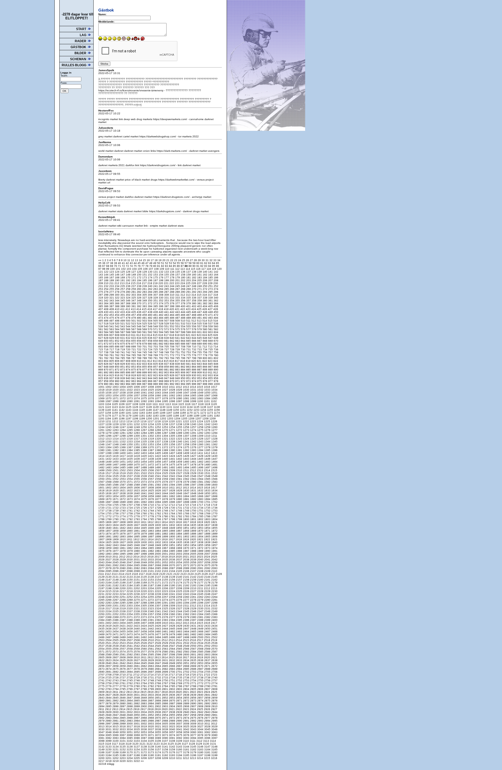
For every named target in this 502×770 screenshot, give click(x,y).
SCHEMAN (78, 59)
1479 (200, 464)
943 (145, 378)
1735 (207, 507)
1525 (165, 473)
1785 (200, 516)
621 (188, 335)
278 (117, 291)
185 (211, 277)
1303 (158, 435)
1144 (135, 409)
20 (164, 260)
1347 (108, 444)
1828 (144, 525)
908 (194, 372)
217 (144, 283)
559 (211, 326)
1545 (186, 476)
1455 (151, 461)
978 (216, 381)
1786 (207, 516)
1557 (151, 478)
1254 (172, 427)
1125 (129, 407)
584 (106, 332)
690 (205, 343)
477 (123, 317)
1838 (214, 525)
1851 (186, 527)
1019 (108, 389)
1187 (183, 415)
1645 (172, 493)
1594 (172, 484)
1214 (129, 421)
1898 (158, 536)
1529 (193, 473)
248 (194, 286)
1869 (193, 530)
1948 (151, 545)
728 (172, 349)
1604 (123, 487)
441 (167, 312)
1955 (200, 545)
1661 (165, 496)
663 (178, 340)
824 (215, 360)
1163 (142, 412)
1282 (130, 432)
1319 (151, 438)
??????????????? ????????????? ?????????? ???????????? (138, 84)
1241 (200, 424)
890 (216, 369)
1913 (143, 539)
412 (128, 309)
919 (134, 375)
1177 (115, 415)
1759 (137, 513)
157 (178, 274)
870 (106, 369)
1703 (101, 504)
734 (205, 349)
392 (139, 306)
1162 (135, 412)
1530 (200, 473)
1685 (214, 499)
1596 (186, 484)
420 (172, 309)
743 (134, 352)
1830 (158, 525)
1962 (130, 548)
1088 (115, 401)
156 (172, 274)
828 (117, 363)
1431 (101, 458)
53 (171, 263)
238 (139, 286)
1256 (186, 427)
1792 (130, 519)
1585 (108, 484)
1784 (193, 516)
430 (106, 312)
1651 (214, 493)
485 (167, 317)
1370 (151, 447)
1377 (200, 447)
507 (167, 320)
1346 (101, 444)
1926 (115, 542)
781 (101, 358)
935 (101, 378)
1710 (151, 504)
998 (205, 384)
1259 (207, 427)
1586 (115, 484)
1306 (179, 435)
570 (150, 329)
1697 (179, 502)
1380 (101, 450)
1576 (165, 481)
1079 (172, 398)
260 (139, 289)
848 (106, 366)
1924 (101, 542)
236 (128, 286)
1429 (207, 455)
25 (184, 260)
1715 (186, 504)
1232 (137, 424)
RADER (81, 41)
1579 (186, 481)
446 (194, 312)
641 (178, 337)
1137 (210, 407)
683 (167, 343)
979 (101, 384)
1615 (200, 487)
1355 (165, 444)
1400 (123, 453)
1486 (130, 467)
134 (172, 271)
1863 (151, 530)
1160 (122, 412)
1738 (108, 510)
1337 (158, 441)
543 (123, 326)
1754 (101, 513)
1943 (115, 545)
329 (156, 297)
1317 (137, 438)
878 (150, 369)
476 (117, 317)
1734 (200, 507)
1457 (165, 461)
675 (123, 343)
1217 (151, 421)
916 (117, 375)
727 (167, 349)
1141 (115, 409)
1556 (144, 478)
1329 (101, 441)
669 (211, 340)
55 (179, 263)
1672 (123, 499)
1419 (137, 455)
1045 (172, 392)
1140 (108, 409)
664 (183, 340)
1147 (156, 409)
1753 (214, 510)
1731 (179, 507)
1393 (193, 450)
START (81, 29)
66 (100, 266)
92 (202, 266)
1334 (137, 441)
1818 (193, 522)
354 (172, 300)
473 (101, 317)
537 (211, 323)
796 (183, 358)
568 (139, 329)
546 (139, 326)
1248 (130, 427)
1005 (130, 386)
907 (189, 372)
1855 (214, 527)
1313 (108, 438)
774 (183, 355)
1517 (108, 473)
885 (189, 369)
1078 (165, 398)
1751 (200, 510)
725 (156, 349)
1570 (123, 481)
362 (216, 300)
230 (215, 283)
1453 (137, 461)
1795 (151, 519)
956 (216, 378)
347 (134, 300)
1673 (130, 499)
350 (150, 300)
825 (101, 363)
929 (189, 375)
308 (161, 294)
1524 (158, 473)
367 (123, 303)
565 (123, 329)
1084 (207, 398)
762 (117, 355)
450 (216, 312)
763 (123, 355)
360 (205, 300)
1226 (214, 421)
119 (214, 268)
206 (205, 280)
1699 (193, 502)
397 (167, 306)
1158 (108, 412)
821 (199, 360)
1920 (193, 539)
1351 (137, 444)
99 (108, 268)
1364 (108, 447)
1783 (186, 516)
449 (211, 312)
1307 (186, 435)
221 (166, 283)
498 (117, 320)
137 (189, 271)
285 (156, 291)
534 (194, 323)
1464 (214, 461)
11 (129, 260)
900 (150, 372)
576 (183, 329)
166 (106, 277)
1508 (165, 470)
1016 (207, 386)
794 (172, 358)
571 (156, 329)
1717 (200, 504)
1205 (184, 418)
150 (139, 274)
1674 (137, 499)
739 (112, 352)
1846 (151, 527)
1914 (151, 539)
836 (161, 363)
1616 (207, 487)
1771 (101, 516)
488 (183, 317)
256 (117, 289)
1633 (207, 490)
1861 (137, 530)
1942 (108, 545)
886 (194, 369)
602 (205, 332)
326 (139, 297)
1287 (165, 432)
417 (155, 309)
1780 (165, 516)
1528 (186, 473)
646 (205, 337)
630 (117, 337)
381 (200, 303)
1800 (186, 519)
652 (117, 340)
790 (150, 358)
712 (205, 346)
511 (188, 320)
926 (172, 375)
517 (101, 323)
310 (172, 294)
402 (194, 306)
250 (205, 286)
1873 (101, 533)
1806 (108, 522)
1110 (149, 404)
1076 (151, 398)
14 (141, 260)
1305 (172, 435)
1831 (165, 525)
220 (161, 283)
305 (145, 294)
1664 (186, 496)
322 (117, 297)
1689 (123, 502)
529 (167, 323)
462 (161, 314)
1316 (130, 438)
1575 (158, 481)
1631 (193, 490)
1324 (186, 438)
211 (112, 283)
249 (200, 286)
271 (200, 289)
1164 (149, 412)
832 (139, 363)
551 (167, 326)
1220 (172, 421)
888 (205, 369)
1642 (151, 493)
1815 (172, 522)
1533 (101, 476)
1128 (149, 407)
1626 (158, 490)
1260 (214, 427)
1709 (144, 504)
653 (123, 340)
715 (101, 349)
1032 (200, 389)
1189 (196, 415)
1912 (136, 539)
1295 (101, 435)
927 (178, 375)
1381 (108, 450)
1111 (155, 404)
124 (117, 271)
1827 (137, 525)
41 (124, 263)
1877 (130, 533)
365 (112, 303)
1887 (200, 533)
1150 (176, 409)
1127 (142, 407)
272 (205, 289)
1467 (115, 464)
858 (161, 366)
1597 (193, 484)
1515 (214, 470)
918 (128, 375)
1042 (151, 392)
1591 (151, 484)
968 (161, 381)
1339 (172, 441)
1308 (193, 435)
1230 (123, 424)
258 (128, 289)
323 (123, 297)
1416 (115, 455)
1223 (193, 421)
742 (128, 352)
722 (139, 349)
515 (210, 320)
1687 (108, 502)
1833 (179, 525)
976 (205, 381)
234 (117, 286)
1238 (179, 424)
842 (194, 363)
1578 (179, 481)
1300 (137, 435)
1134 (190, 407)
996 (194, 384)
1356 (172, 444)
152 (150, 274)
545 (134, 326)
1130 (162, 407)
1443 (186, 458)
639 (167, 337)
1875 (115, 533)
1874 (108, 533)
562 (106, 329)
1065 (193, 395)
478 (128, 317)
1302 (151, 435)
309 (167, 294)
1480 (207, 464)
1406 (165, 453)
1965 (151, 548)
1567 (101, 481)
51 (163, 263)
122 (106, 271)
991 (167, 384)
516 (215, 320)
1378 (207, 447)
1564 (200, 478)
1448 (101, 461)
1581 (200, 481)
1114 (175, 404)
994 (183, 384)
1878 (137, 533)
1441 (172, 458)
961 (123, 381)
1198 (135, 418)
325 (134, 297)
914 (106, 375)
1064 (186, 395)
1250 (144, 427)
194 (139, 280)
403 (200, 306)
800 (205, 358)
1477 (186, 464)
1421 (151, 455)
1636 (108, 493)
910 (205, 372)
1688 (115, 502)
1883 (172, 533)
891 (101, 372)
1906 (214, 536)
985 (134, 384)
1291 (193, 432)
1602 (108, 487)
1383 (123, 450)
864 (194, 366)
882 (172, 369)
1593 (165, 484)
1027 (165, 389)
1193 (101, 418)
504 (150, 320)
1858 (115, 530)
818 (183, 360)
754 (194, 352)
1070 (108, 398)
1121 (101, 407)
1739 (115, 510)
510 (183, 320)
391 (134, 306)
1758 (130, 513)
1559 (165, 478)
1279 (108, 432)
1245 (108, 427)
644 (194, 337)
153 (156, 274)
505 (156, 320)
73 (128, 266)
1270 (165, 430)
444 (183, 312)
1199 (142, 418)
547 (145, 326)
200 (172, 280)
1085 (214, 398)
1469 (130, 464)
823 (210, 360)
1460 (186, 461)
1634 (214, 490)
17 (153, 260)
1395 (207, 450)
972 (183, 381)
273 (211, 289)
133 (167, 271)
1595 (179, 484)
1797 (165, 519)
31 (207, 260)
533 (189, 323)
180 (183, 277)
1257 (193, 427)
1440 (165, 458)
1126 (135, 407)
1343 (200, 441)
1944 (123, 545)
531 (178, 323)
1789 (108, 519)
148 (128, 274)
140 (205, 271)
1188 (190, 415)
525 (145, 323)
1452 (130, 461)
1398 (108, 453)
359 (200, 300)
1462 (200, 461)
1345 (214, 441)
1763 (165, 513)
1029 (179, 389)
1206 (191, 418)
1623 (137, 490)
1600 (214, 484)
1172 (203, 412)
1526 (172, 473)
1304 (165, 435)
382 (205, 303)
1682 (193, 499)
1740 (123, 510)
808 (128, 360)
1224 (200, 421)
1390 (172, 450)
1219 (165, 421)
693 (101, 346)
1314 (115, 438)
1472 (151, 464)
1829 (151, 525)
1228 (108, 424)
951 (189, 378)
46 (143, 263)
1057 (137, 395)
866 (205, 366)
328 (150, 297)
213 (123, 283)
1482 (101, 467)
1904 (200, 536)
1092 (144, 401)
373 (156, 303)
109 (162, 268)
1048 (193, 392)
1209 (212, 418)
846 (216, 363)
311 (177, 294)
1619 (108, 490)
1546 (193, 476)
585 (112, 332)
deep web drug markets (138, 119)
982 (117, 384)
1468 (123, 464)
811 (144, 360)
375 (167, 303)
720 (128, 349)
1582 (207, 481)
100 (113, 268)
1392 (186, 450)
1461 (193, 461)
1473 (158, 464)
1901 (179, 536)
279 (123, 291)
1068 (214, 395)
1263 (115, 430)
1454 (144, 461)
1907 (101, 539)
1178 (122, 415)
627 (101, 337)
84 (171, 266)
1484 (115, 467)
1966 (158, 548)
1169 (183, 412)
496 (106, 320)
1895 (137, 536)
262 (150, 289)
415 (144, 309)
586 (117, 332)
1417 (123, 455)
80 (155, 266)
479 (134, 317)
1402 (137, 453)
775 (189, 355)
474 (106, 317)
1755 (108, 513)
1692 (144, 502)
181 (189, 277)
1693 (151, 502)
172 (139, 277)
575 (178, 329)
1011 (172, 386)
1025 (151, 389)
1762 (158, 513)
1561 (179, 478)
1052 (101, 395)
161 (200, 274)
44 (136, 263)
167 (112, 277)
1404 (151, 453)
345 (123, 300)
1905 (207, 536)
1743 (144, 510)
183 (200, 277)
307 (156, 294)
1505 (144, 470)
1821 (214, 522)
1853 (200, 527)
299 (112, 294)
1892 (115, 536)
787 (134, 358)
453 (112, 314)
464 (172, 314)
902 (161, 372)
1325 (193, 438)
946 (161, 378)
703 (156, 346)
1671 (115, 499)
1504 (137, 470)
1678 (165, 499)
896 (128, 372)
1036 (108, 392)
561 (101, 329)
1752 (207, 510)
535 (200, 323)
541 (112, 326)
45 (139, 263)
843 (200, 363)
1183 (156, 415)
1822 (101, 525)
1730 (172, 507)
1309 (200, 435)
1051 (214, 392)
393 (145, 306)
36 (104, 263)
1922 (207, 539)
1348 (115, 444)
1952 (179, 545)
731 (189, 349)
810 (139, 360)
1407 (172, 453)
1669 (101, 499)
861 (178, 366)
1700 (200, 502)
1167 (169, 412)
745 (145, 352)
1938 (200, 542)
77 (143, 266)
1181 (142, 415)
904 (172, 372)
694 (106, 346)
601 (200, 332)
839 (178, 363)
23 (176, 260)
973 (189, 381)
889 (211, 369)
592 (150, 332)
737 (101, 352)
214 (128, 283)
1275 (200, 430)
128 (139, 271)
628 (106, 337)
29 (200, 260)
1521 (137, 473)
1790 (115, 519)
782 (106, 358)
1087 (108, 401)
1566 (214, 478)
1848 (165, 527)
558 (205, 326)
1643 (158, 493)
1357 (179, 444)
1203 (170, 418)
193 (134, 280)
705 (167, 346)
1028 (172, 389)
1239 (186, 424)
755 (200, 352)
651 (112, 340)
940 (128, 378)
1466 (108, 464)
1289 (179, 432)
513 (199, 320)
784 (117, 358)
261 (145, 289)
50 (159, 263)
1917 (172, 539)
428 (215, 309)
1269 (158, 430)
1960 (115, 548)
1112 (162, 404)
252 (216, 286)
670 (216, 340)
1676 (151, 499)
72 (124, 266)
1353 (151, 444)
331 (167, 297)
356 (183, 300)
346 (128, 300)
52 (167, 263)
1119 (207, 404)
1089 (123, 401)
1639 (130, 493)
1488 (144, 467)
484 (161, 317)
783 (112, 358)
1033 (207, 389)
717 (112, 349)
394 (150, 306)
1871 (207, 530)
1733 (193, 507)
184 (205, 277)
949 (178, 378)
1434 (123, 458)
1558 (158, 478)
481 (145, 317)
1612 (179, 487)
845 (211, 363)
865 (200, 366)
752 (183, 352)
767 (145, 355)
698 (128, 346)
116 (198, 268)
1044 (165, 392)
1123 (115, 407)
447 (200, 312)
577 (189, 329)
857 (156, 366)
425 (199, 309)
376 (172, 303)
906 (183, 372)
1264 (123, 430)
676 (128, 343)
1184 (162, 415)
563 (112, 329)
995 (189, 384)
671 (101, 343)
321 (112, 297)
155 (167, 274)
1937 (193, 542)
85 (175, 266)
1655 (123, 496)
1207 (198, 418)
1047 (186, 392)
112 (177, 268)
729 (178, 349)
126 (128, 271)
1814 (165, 522)
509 (178, 320)
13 (137, 260)
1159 (115, 412)
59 (194, 263)
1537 (130, 476)
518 (106, 323)
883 (178, 369)
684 (172, 343)
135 (178, 271)
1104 (108, 404)
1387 (151, 450)
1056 (130, 395)
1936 (186, 542)
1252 (158, 427)
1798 (172, 519)
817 (177, 360)
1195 (115, 418)
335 (189, 297)
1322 (172, 438)
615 (155, 335)
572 (161, 329)
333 (178, 297)
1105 (115, 404)
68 (108, 266)
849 (112, 366)
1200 (149, 418)
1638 (123, 493)
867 (211, 366)
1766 (186, 513)
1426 (186, 455)
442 (172, 312)
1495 (193, 467)
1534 (108, 476)
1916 (165, 539)
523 (134, 323)
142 (216, 271)
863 (189, 366)
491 (200, 317)
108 (156, 268)
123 (112, 271)
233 (112, 286)
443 (178, 312)
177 (167, 277)
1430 (214, 455)
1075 (144, 398)
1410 (193, 453)
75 (136, 266)
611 (133, 335)
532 (183, 323)
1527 (179, 473)
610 (128, 335)
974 (194, 381)
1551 (108, 478)
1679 (172, 499)
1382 (115, 450)
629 (112, 337)
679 (145, 343)
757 (211, 352)
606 (106, 335)
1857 (108, 530)
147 (123, 274)
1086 (101, 401)
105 (140, 268)
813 (155, 360)
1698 (186, 502)
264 (161, 289)
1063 (179, 395)
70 (116, 266)
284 (150, 291)
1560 (172, 478)
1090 (130, 401)
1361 (207, 444)
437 (145, 312)
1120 (214, 404)
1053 (108, 395)
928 (183, 375)
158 (183, 274)
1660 (158, 496)
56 (183, 263)
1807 (115, 522)
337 (200, 297)
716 (106, 349)
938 (117, 378)
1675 (144, 499)
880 (161, 369)
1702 (214, 502)
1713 (172, 504)
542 (117, 326)
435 (134, 312)
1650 (207, 493)
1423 (165, 455)
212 (117, 283)
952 (194, 378)
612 (139, 335)
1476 (179, 464)
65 (217, 263)
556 (194, 326)
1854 (207, 527)
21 (168, 260)
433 (123, 312)
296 (216, 291)
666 (194, 340)
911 (210, 372)
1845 (144, 527)
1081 (186, 398)
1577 (172, 481)
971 (178, 381)
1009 (158, 386)
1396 (214, 450)
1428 (200, 455)
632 (128, 337)
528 (161, 323)
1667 (207, 496)
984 (128, 384)
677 (134, 343)
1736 (214, 507)
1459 (179, 461)
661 (167, 340)
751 (178, 352)
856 (150, 366)
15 (145, 260)
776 (194, 355)
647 (211, 337)
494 (216, 317)
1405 (158, 453)
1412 (207, 453)
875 (134, 369)
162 (205, 274)
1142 (122, 409)
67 (104, 266)
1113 (168, 404)
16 (149, 260)
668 (205, 340)
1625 (151, 490)
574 (172, 329)
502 (139, 320)
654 (128, 340)
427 (210, 309)
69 (112, 266)
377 (178, 303)
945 (156, 378)
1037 (115, 392)
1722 (115, 507)
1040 (137, 392)
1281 (123, 432)
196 (150, 280)
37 (108, 263)
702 (150, 346)
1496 (200, 467)
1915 (158, 539)
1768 (200, 513)
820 (194, 360)
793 (167, 358)
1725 (137, 507)
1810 (137, 522)
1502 (123, 470)
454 (117, 314)
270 (194, 289)
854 (139, 366)
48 (151, 263)
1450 (115, 461)
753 (189, 352)
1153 (196, 409)
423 (188, 309)
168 (117, 277)
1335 (144, 441)
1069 (101, 398)
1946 (137, 545)
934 (216, 375)
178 (172, 277)
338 (205, 297)
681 (156, 343)
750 (172, 352)
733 (200, 349)
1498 (214, 467)
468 (194, 314)
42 (128, 263)
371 (145, 303)
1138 (217, 407)
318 (215, 294)
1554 (130, 478)
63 (210, 263)
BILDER (81, 53)
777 (200, 355)
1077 (158, 398)
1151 (183, 409)
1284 (144, 432)
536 (205, 323)
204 (194, 280)
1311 (214, 435)
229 (210, 283)
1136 (203, 407)
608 (117, 335)
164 (216, 274)
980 (106, 384)
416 (150, 309)
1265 (130, 430)
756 (205, 352)
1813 (158, 522)
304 (139, 294)
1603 (115, 487)
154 (161, 274)
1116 (188, 404)
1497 (207, 467)
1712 (165, 504)
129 (145, 271)
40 (120, 263)
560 (216, 326)
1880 (151, 533)
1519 (123, 473)
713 (210, 346)
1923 (214, 539)
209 (101, 283)
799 (200, 358)
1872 (214, 530)
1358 (186, 444)
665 (189, 340)
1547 (200, 476)
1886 (193, 533)
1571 (130, 481)
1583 (214, 481)
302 (128, 294)
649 (101, 340)
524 (139, 323)
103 (129, 268)
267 (178, 289)
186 (216, 277)
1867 (179, 530)
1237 (172, 424)
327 (145, 297)
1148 (162, 409)
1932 (158, 542)
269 (189, 289)
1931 (151, 542)
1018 (101, 389)
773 (178, 355)
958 (106, 381)
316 (205, 294)
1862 (144, 530)
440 (161, 312)
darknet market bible (136, 211)
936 (106, 378)
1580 (193, 481)
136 (183, 271)
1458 (172, 461)
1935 (179, 542)
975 (200, 381)
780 (216, 355)
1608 (151, 487)
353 (167, 300)
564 (117, 329)
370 (139, 303)
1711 (158, 504)
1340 (179, 441)
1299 (130, 435)
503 (145, 320)
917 (123, 375)
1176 (108, 415)
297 (101, 294)
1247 (123, 427)
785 (123, 358)
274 (216, 289)
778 (205, 355)
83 (167, 266)
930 (194, 375)
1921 (200, 539)
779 (211, 355)
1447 (214, 458)
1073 (130, 398)
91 (198, 266)
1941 (101, 545)
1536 (123, 476)
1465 (101, 464)
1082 (193, 398)
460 (150, 314)
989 (156, 384)
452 (106, 314)
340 (216, 297)
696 (117, 346)
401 (189, 306)
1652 (101, 496)
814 (161, 360)
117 (204, 268)
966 (150, 381)
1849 (172, 527)
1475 (172, 464)
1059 (151, 395)
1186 (176, 415)
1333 (130, 441)
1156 (217, 409)
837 (167, 363)
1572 (137, 481)
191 (123, 280)
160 (194, 274)
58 (190, 263)
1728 (158, 507)
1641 (144, 493)
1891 (108, 536)
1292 (200, 432)
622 (194, 335)
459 (145, 314)
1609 (158, 487)
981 (112, 384)
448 (205, 312)
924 (161, 375)
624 (205, 335)
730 (183, 349)
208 (216, 280)
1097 (179, 401)
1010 (165, 386)
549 (156, 326)
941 (134, 378)
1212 (115, 421)
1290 (186, 432)
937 (112, 378)
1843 (130, 527)
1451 (123, 461)
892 (106, 372)
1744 (151, 510)
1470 (137, 464)
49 (155, 263)
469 (200, 314)
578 (194, 329)
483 (156, 317)
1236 (165, 424)
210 (106, 283)
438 (150, 312)
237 (134, 286)
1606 (137, 487)
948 (172, 378)
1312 (101, 438)
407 (101, 309)
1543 (172, 476)
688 (194, 343)
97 (100, 268)
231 (101, 286)
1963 (137, 548)
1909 (115, 539)
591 (145, 332)
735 (211, 349)
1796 (158, 519)
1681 (186, 499)
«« (100, 260)
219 (155, 283)
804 (106, 360)
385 (101, 306)
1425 (179, 455)
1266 (137, 430)
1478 (193, 464)
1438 (151, 458)
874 (128, 369)
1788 (101, 519)
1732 (186, 507)
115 (193, 268)
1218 (158, 421)
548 (150, 326)
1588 (130, 484)
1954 (193, 545)
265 (167, 289)
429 (101, 312)
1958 (101, 548)
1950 (165, 545)
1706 (123, 504)
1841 (115, 527)
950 (183, 378)
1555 (137, 478)
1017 (214, 386)
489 (189, 317)
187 (101, 280)
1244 (101, 427)
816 (172, 360)
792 (161, 358)
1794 (144, 519)
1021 (123, 389)
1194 (108, 418)
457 (134, 314)
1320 (158, 438)
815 (166, 360)
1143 (129, 409)
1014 (193, 386)
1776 (137, 516)
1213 (122, 421)
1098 (186, 401)
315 (199, 294)
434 (128, 312)
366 (117, 303)
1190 (203, 415)
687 (189, 343)
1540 (151, 476)
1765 (179, 513)
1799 (179, 519)
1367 (130, 447)
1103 (101, 404)
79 (151, 266)
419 (166, 309)
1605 (130, 487)
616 (161, 335)
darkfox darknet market (139, 196)
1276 (207, 430)
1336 (151, 441)
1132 (176, 407)
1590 (144, 484)
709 (189, 346)
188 (106, 280)
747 (156, 352)
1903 (193, 536)
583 (101, 332)
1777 (144, 516)
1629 (179, 490)
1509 (172, 470)
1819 (200, 522)
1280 (115, 432)
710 (194, 346)
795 (178, 358)
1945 (130, 545)
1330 (108, 441)
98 (104, 268)
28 (196, 260)
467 (189, 314)
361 (211, 300)
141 (211, 271)
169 (123, 277)
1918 (179, 539)
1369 (144, 447)
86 (179, 266)
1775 (130, 516)
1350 (130, 444)
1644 (165, 493)
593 (156, 332)
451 (101, 314)
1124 (122, 407)
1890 (101, 536)
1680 (179, 499)
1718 (207, 504)
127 (134, 271)
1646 (179, 493)
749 (167, 352)
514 (205, 320)
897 (134, 372)
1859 (123, 530)
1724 (130, 507)
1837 (207, 525)
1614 (193, 487)
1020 (115, 389)
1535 (115, 476)
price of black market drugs (141, 179)
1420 (144, 455)
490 (194, 317)
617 (166, 335)
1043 (158, 392)
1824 (115, 525)
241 (156, 286)
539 (101, 326)
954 (205, 378)
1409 (186, 453)
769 (156, 355)
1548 (207, 476)
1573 (144, 481)
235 (123, 286)
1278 (101, 432)
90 (194, 266)
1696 (172, 502)
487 (178, 317)
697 (123, 346)
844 (205, 363)
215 (133, 283)
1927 (123, 542)
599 (189, 332)
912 (215, 372)
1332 (123, 441)
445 (189, 312)
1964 (144, 548)
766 (139, 355)
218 (150, 283)
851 (123, 366)
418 (161, 309)
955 (211, 378)
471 (211, 314)
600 (194, 332)
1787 (214, 516)
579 (200, 329)
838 (172, 363)
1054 (115, 395)
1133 (183, 407)
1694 (158, 502)
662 (172, 340)
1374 (179, 447)
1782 (179, 516)
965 (145, 381)
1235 (158, 424)
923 (156, 375)
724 (150, 349)
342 (106, 300)
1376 (193, 447)
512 (194, 320)
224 (183, 283)
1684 (207, 499)
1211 (108, 421)
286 (161, 291)
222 (172, 283)
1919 (186, 539)
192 (128, 280)
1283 (137, 432)
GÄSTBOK (79, 47)
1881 (158, 533)
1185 (169, 415)
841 (189, 363)
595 (167, 332)
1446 (207, 458)
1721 (108, 507)
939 (123, 378)
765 (134, 355)
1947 (144, 545)
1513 (200, 470)
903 (167, 372)
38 (112, 263)
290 (183, 291)
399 (178, 306)
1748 (179, 510)
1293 (207, 432)
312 (183, 294)
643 (189, 337)
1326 (200, 438)
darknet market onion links (140, 150)
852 (128, 366)
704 (161, 346)
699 (134, 346)
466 (183, 314)
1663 (179, 496)
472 (216, 314)
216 (139, 283)
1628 (172, 490)
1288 (172, 432)
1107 (129, 404)
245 (178, 286)
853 (134, 366)
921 (145, 375)
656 (139, 340)
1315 (123, 438)
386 (106, 306)
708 (183, 346)
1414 (101, 455)
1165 (156, 412)
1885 (186, 533)
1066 (200, 395)
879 (156, 369)
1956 (207, 545)
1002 (108, 386)
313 (188, 294)
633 (134, 337)
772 (172, 355)
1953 (186, 545)
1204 (177, 418)
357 (189, 300)
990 (161, 384)
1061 (165, 395)
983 (123, 384)
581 (211, 329)
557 (200, 326)
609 (123, 335)
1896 (144, 536)
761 (112, 355)
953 (200, 378)
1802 (200, 519)
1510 (179, 470)
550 (161, 326)
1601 (101, 487)
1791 (123, 519)
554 (183, 326)
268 (183, 289)
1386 (144, 450)
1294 (214, 432)
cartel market (131, 136)
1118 (201, 404)
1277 (214, 430)
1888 (207, 533)
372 (150, 303)
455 (123, 314)
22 (172, 260)
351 (156, 300)
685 (178, 343)
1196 (122, 418)
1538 (137, 476)
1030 (186, 389)
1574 (151, 481)
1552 (115, 478)
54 (175, 263)
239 (145, 286)
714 (215, 346)
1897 (151, 536)
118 (209, 268)
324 (128, 297)
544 (128, 326)
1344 (207, 441)
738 (106, 352)
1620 (115, 490)
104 (135, 268)
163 (211, 274)
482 (150, 317)
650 (106, 340)
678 (139, 343)
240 (150, 286)
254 (106, 289)
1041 (144, 392)
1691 (137, 502)
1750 (193, 510)
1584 (101, 484)
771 (167, 355)
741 (123, 352)
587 (123, 332)
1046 (179, 392)
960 (117, 381)
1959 (108, 548)
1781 (172, 516)
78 (147, 266)
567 (134, 329)
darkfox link (133, 165)
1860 (130, 530)
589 (134, 332)
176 (161, 277)
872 (117, 369)
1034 (214, 389)
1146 (149, 409)
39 (116, 263)
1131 (169, 407)
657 (145, 340)
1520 (130, 473)
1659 (151, 496)
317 (210, 294)
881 (167, 369)
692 (216, 343)
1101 (207, 401)
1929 (137, 542)
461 (156, 314)
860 (172, 366)
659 (156, 340)
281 (134, 291)
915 (112, 375)
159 (189, 274)
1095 (165, 401)
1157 (101, 412)
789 (145, 358)
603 (211, 332)
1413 (214, 453)
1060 (158, 395)
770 (161, 355)
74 (132, 266)
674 (117, 343)
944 (150, 378)
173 (145, 277)
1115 (181, 404)
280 (128, 291)
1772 (108, 516)
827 (112, 363)
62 (206, 263)
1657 (137, 496)
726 (161, 349)
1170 (190, 412)
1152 (190, 409)
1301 (144, 435)
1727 (151, 507)
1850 (179, 527)
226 (194, 283)
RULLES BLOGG (74, 65)
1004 (123, 386)
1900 (172, 536)
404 (205, 306)
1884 (179, 533)
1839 (101, 527)
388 (117, 306)
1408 (179, 453)
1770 (214, 513)
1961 (123, 548)
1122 (108, 407)
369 (134, 303)
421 (177, 309)
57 (187, 263)
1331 (115, 441)
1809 (130, 522)
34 (218, 260)
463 (167, 314)
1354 (158, 444)
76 (139, 266)
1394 (200, 450)
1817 (186, 522)
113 (183, 268)
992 (172, 384)
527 (156, 323)
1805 (101, 522)
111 (172, 268)
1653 (108, 496)
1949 (158, 545)
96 (217, 266)
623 (199, 335)
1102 (214, 401)
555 (189, 326)
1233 (144, 424)
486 (172, 317)
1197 (129, 418)
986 (139, 384)
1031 (193, 389)
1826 (130, 525)
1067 (207, 395)
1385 (137, 450)
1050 (207, 392)
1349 (123, 444)
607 (112, 335)
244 (172, 286)
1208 (205, 418)
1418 (130, 455)
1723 (123, 507)
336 (194, 297)
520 (117, 323)
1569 (115, 481)
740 (117, 352)
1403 (144, 453)
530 (172, 323)
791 (156, 358)
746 (150, 352)
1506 (151, 470)
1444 (193, 458)
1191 (210, 415)
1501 (115, 470)
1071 (115, 398)
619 (177, 335)
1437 (144, 458)
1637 (115, 493)
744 (139, 352)
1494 (186, 467)
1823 (108, 525)
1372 (165, 447)
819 (188, 360)
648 (216, 337)
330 (161, 297)
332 (172, 297)
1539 (144, 476)
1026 (158, 389)
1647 (186, 493)
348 (139, 300)
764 (128, 355)
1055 (123, 395)
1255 (179, 427)
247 (189, 286)
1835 (193, 525)
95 (214, 266)
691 (211, 343)
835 (156, 363)
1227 (101, 424)
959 (112, 381)
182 (194, 277)
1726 (144, 507)
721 (134, 349)
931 (200, 375)
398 (172, 306)
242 (161, 286)
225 (188, 283)
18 (156, 260)
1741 (130, 510)
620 (183, 335)
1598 (200, 484)
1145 (142, 409)
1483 (108, 467)
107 (151, 268)
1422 (158, 455)
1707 (130, 504)
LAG (83, 35)
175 (156, 277)
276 (106, 291)
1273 (186, 430)
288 (172, 291)
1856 (101, 530)
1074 (137, 398)
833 (145, 363)
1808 (123, 522)
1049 (200, 392)
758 (216, 352)
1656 (130, 496)
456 (128, 314)
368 (128, 303)
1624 (144, 490)
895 (123, 372)
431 (112, 312)
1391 (179, 450)
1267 (144, 430)
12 (133, 260)
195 (145, 280)
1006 (137, 386)
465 (178, 314)
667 (200, 340)
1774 (123, 516)
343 (112, 300)
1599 (207, 484)
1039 (130, 392)
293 (200, 291)
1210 (101, 421)
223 (177, 283)
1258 (200, 427)
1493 (179, 467)
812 (150, 360)
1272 (179, 430)
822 (205, 360)
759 (101, 355)
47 (147, 263)
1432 (108, 458)
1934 (172, 542)
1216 (143, 421)
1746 (165, 510)
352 (161, 300)
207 (211, 280)
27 (192, 260)
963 (134, 381)
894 (117, 372)
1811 (144, 522)
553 (178, 326)
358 (194, 300)
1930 (144, 542)
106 (146, 268)
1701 (207, 502)
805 (112, 360)
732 (194, 349)
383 (211, 303)
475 (112, 317)
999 (211, 384)
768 (150, 355)
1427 (193, 455)
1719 (214, 504)
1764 (172, 513)
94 (210, 266)
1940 (214, 542)
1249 (137, 427)
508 (172, 320)
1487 (137, 467)
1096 (172, 401)
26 (188, 260)
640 (172, 337)
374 (161, 303)
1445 (200, 458)
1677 (158, 499)
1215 (136, 421)
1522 (144, 473)
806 (117, 360)
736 (216, 349)
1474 (165, 464)
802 (216, 358)
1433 (115, 458)
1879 (144, 533)
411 (123, 309)
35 (100, 263)
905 (178, 372)
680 (150, 343)
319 (101, 297)
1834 (186, 525)
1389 (165, 450)
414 (139, 309)
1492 (172, 467)
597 (178, 332)
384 (216, 303)
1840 (108, 527)
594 (161, 332)
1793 (137, 519)
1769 (207, 513)
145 (112, 274)
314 (194, 294)
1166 (162, 412)
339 (211, 297)
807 (123, 360)
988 (150, 384)
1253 (165, 427)
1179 (129, 415)
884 (183, 369)
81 (159, 266)
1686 (101, 502)
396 (161, 306)
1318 (144, 438)
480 (139, 317)
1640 (137, 493)
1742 (137, 510)
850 (117, 366)
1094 (158, 401)
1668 (214, 496)
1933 (165, 542)
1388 (158, 450)
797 (189, 358)
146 (117, 274)
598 (183, 332)
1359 (193, 444)
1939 (207, 542)
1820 (207, 522)
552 (172, 326)
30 (204, 260)
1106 (122, 404)
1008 (151, 386)
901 (156, 372)
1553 (123, 478)
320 (106, 297)
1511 (186, 470)
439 (156, 312)
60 (198, 263)
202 (183, 280)
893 (112, 372)
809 (134, 360)
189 (112, 280)
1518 (115, 473)
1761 (151, 513)
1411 (200, 453)
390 (128, 306)
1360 (200, 444)
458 (139, 314)
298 (106, 294)
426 (205, 309)
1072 (123, 398)
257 (123, 289)
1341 (186, 441)
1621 (123, 490)
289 (178, 291)
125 (123, 271)
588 (128, 332)
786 (128, 358)
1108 (135, 404)
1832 (172, 525)
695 (112, 346)
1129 (156, 407)
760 (106, 355)
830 (128, 363)
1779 (158, 516)
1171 (196, 412)
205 (200, 280)
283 (145, 291)
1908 (108, 539)
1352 (144, 444)
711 (199, 346)
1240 (193, 424)
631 (123, 337)
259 (134, 289)
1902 (186, 536)
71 (120, 266)
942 (139, 378)
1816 (179, 522)
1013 (186, 386)
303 (134, 294)
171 (134, 277)
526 (150, 323)
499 (123, 320)
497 (112, 320)
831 (134, 363)
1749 (186, 510)
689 (200, 343)
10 (125, 260)
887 (200, 369)
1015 (200, 386)
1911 (130, 539)
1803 (207, 519)
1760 (144, 513)
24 (180, 260)
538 (216, 323)
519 (112, 323)
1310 (207, 435)
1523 (151, 473)
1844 (137, 527)
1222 (186, 421)
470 (205, 314)
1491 (165, 467)
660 (161, 340)
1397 (101, 453)
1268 (151, 430)
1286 (158, 432)
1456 (158, 461)
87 (183, 266)
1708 (137, 504)
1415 (108, 455)
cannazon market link (135, 225)
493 (211, 317)
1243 (214, 424)
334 (183, 297)
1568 (108, 481)
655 (134, 340)
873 (123, 369)
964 (139, 381)
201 (178, 280)
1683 (200, 499)
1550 (101, 478)
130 (150, 271)
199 (167, 280)
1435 (130, 458)
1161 (129, 412)
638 (161, 337)
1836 (200, 525)
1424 (172, 455)
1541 (158, 476)
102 (124, 268)
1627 (165, 490)
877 (145, 369)
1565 (207, 478)
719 (123, 349)
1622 (130, 490)
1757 (123, 513)
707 (178, 346)
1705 (115, 504)
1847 (158, 527)
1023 (137, 389)
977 (211, 381)
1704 (108, 504)
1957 (214, 545)
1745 (158, 510)
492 (205, 317)
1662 (172, 496)
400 (183, 306)
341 (101, 300)
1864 (158, 530)
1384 (130, 450)
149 (134, 274)
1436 (137, 458)
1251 (151, 427)
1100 (200, 401)
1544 (179, 476)
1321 (165, 438)
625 (210, 335)
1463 (207, 461)
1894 (130, 536)
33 (215, 260)
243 (167, 286)
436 (139, 312)
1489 (151, 467)
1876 (123, 533)
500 (128, 320)
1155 (210, 409)
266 (172, 289)
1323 (179, 438)
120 (219, 268)
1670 (108, 499)
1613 (186, 487)
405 (211, 306)
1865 (165, 530)
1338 (165, 441)
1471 (144, 464)
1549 (214, 476)
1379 (214, 447)
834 (150, 363)
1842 (123, 527)
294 (205, 291)
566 (128, 329)
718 (117, 349)
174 (150, 277)
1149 (169, 409)
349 (145, 300)
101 (118, 268)
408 (106, 309)
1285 (151, 432)
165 (101, 277)
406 (216, 306)
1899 (165, 536)
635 (145, 337)
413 (133, 309)
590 (139, 332)
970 (172, 381)
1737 (101, 510)
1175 (101, 415)
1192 (217, 415)
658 (150, 340)
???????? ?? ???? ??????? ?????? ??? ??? (126, 87)
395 (156, 306)
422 (183, 309)
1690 (130, 502)
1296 (108, 435)
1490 (158, 467)
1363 (101, 447)
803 (101, 360)
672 (106, 343)
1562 (186, 478)
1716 (193, 504)
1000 (217, 384)
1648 (193, 493)
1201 (156, 418)
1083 (200, 398)
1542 (165, 476)
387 (112, 306)
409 (112, 309)
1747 (172, 510)
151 (145, 274)
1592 (158, 484)
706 (172, 346)
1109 (142, 404)
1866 (172, 530)
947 (167, 378)
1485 (123, 467)
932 (205, 375)
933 (211, 375)
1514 (207, 470)
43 (132, 263)
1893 (123, 536)
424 (194, 309)
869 (101, 369)
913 (101, 375)
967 (156, 381)
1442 (179, 458)
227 (199, 283)
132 (161, 271)
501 (134, 320)
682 (161, 343)
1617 (214, 487)
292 (194, 291)
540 (106, 326)
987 (145, 384)
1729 (165, 507)
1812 (151, 522)
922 (150, 375)
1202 (163, 418)
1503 (130, 470)
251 (211, 286)
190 (117, 280)
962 (128, 381)
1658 (144, 496)
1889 (214, 533)
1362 (214, 444)
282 (139, 291)
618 (172, 335)
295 (211, 291)
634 (139, 337)
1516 (101, 473)
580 (205, 329)
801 (211, 358)
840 (183, 363)
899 (145, 372)
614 (150, 335)
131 (156, 271)
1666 (200, 496)
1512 (193, 470)
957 (101, 381)
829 (123, 363)
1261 (101, 430)
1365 (115, 447)
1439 (158, 458)
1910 (123, 539)
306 (150, 294)
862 (183, 366)
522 (128, 323)
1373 (172, 447)
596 (172, 332)
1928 (130, 542)
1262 (108, 430)
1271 (172, 430)
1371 (158, 447)
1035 (101, 392)
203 (189, 280)
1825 (123, 525)
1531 (207, 473)
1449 (108, 461)
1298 (123, 435)
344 (117, 300)
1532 (214, 473)
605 (101, 335)
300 (117, 294)
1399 (115, 453)
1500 (108, 470)
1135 (196, 407)
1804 (214, 519)
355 (178, 300)
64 (214, 263)
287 (167, 291)
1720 (101, 507)
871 (112, 369)
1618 (101, 490)
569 (145, 329)
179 (178, 277)
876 (139, 369)
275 (101, 291)
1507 (158, 470)
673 (112, 343)
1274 (193, 430)
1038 (123, 392)
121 (101, 271)
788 (139, 358)
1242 (207, 424)
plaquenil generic (190, 245)
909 (200, 372)
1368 (137, 447)
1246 (115, 427)
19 (160, 260)
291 (189, 291)
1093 (151, 401)
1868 (186, 530)
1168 (176, 412)
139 (200, 271)
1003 (115, 386)
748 (161, 352)
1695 (165, 502)
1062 (172, 395)
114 (188, 268)
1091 (137, 401)
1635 (101, 493)
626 (215, 335)
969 (167, 381)
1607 (144, 487)
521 (123, 323)
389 (123, 306)
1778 (151, 516)
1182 (149, 415)
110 (167, 268)
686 (183, 343)
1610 (165, 487)
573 (167, 329)
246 (183, 286)
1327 (207, 438)
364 (106, 303)
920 (139, 375)
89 (190, 266)
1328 (214, 438)
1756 (115, 513)
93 (206, 266)
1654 (115, 496)
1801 (193, 519)
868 (216, 366)
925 (167, 375)
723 (145, 349)
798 (194, 358)
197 (156, 280)
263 (156, 289)
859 (167, 366)
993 (178, 384)
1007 (144, 386)
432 (117, 312)
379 (189, 303)
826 (106, 363)
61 (202, 263)
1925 (108, 542)
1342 (193, 441)
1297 (115, 435)
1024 (144, 389)
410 (117, 309)
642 (183, 337)
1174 (217, 412)
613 (144, 335)
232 (106, 286)
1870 (200, 530)
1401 (130, 453)
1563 (193, 478)
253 (101, 289)
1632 (200, 490)
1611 (172, 487)
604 (216, 332)
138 (194, 271)
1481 (214, 464)
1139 (101, 409)
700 (139, 346)
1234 (151, 424)
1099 (193, 401)
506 (161, 320)
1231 (130, 424)
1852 (193, 527)
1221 (179, 421)
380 (194, 303)
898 (139, 372)
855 (145, 366)
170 (128, 277)
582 (216, 329)
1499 (101, 470)
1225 (207, 421)
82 (163, 266)
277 (112, 291)
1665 (193, 496)
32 (211, 260)
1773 (115, 516)
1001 (101, 386)
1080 (179, 398)
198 (161, 280)
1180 (135, 415)
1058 (144, 395)
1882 (165, 533)
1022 (130, 389)
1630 (186, 490)
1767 (193, 513)
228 (205, 283)
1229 (115, 424)
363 (101, 303)
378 (183, 303)
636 (150, 337)
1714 (179, 504)
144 (106, 274)
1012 (179, 386)
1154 (203, 409)
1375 (186, 447)
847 (101, 366)
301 (123, 294)
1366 (123, 447)
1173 (210, 412)
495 (101, 320)
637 (156, 337)
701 (145, 346)
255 (112, 289)
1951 (172, 545)
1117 (194, 404)
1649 (200, 493)
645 (200, 337)
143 (101, 274)
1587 (123, 484)
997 (200, 384)
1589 (137, 484)
